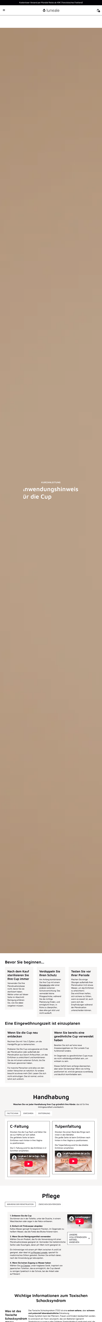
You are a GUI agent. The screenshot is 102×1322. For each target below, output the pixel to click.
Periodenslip (44, 985)
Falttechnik (12, 1113)
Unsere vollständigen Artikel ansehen (79, 1238)
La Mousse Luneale (39, 1252)
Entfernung (44, 1113)
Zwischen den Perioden (50, 1204)
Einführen (28, 1113)
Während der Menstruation (20, 1204)
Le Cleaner (25, 1265)
